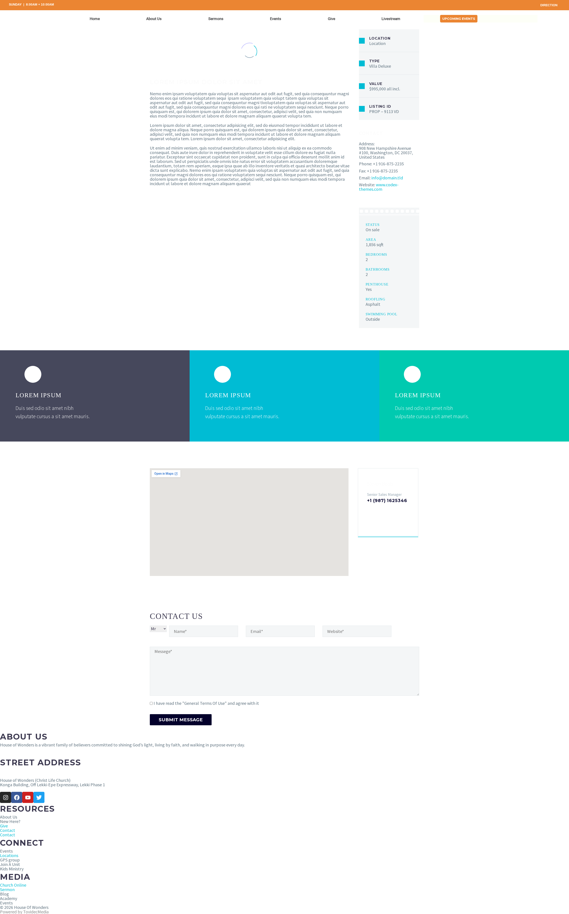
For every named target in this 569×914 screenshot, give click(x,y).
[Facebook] (369, 509)
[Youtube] (27, 797)
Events (275, 18)
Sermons (215, 18)
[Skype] (397, 509)
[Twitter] (38, 797)
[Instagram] (390, 509)
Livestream (391, 18)
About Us (154, 18)
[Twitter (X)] (376, 509)
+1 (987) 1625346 (387, 500)
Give (331, 18)
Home (95, 18)
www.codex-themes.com (379, 187)
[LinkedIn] (383, 509)
